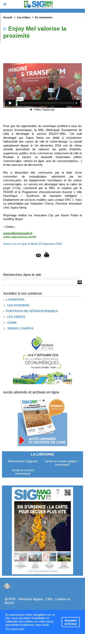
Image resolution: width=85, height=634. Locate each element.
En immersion (43, 17)
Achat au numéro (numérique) (23, 471)
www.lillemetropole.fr (18, 233)
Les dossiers (18, 305)
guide (12, 322)
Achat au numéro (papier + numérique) (62, 462)
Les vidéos (23, 17)
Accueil (7, 17)
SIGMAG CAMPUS (20, 328)
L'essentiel (15, 299)
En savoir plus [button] (15, 628)
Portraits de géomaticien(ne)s (31, 311)
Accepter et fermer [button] (70, 622)
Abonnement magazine (23, 461)
